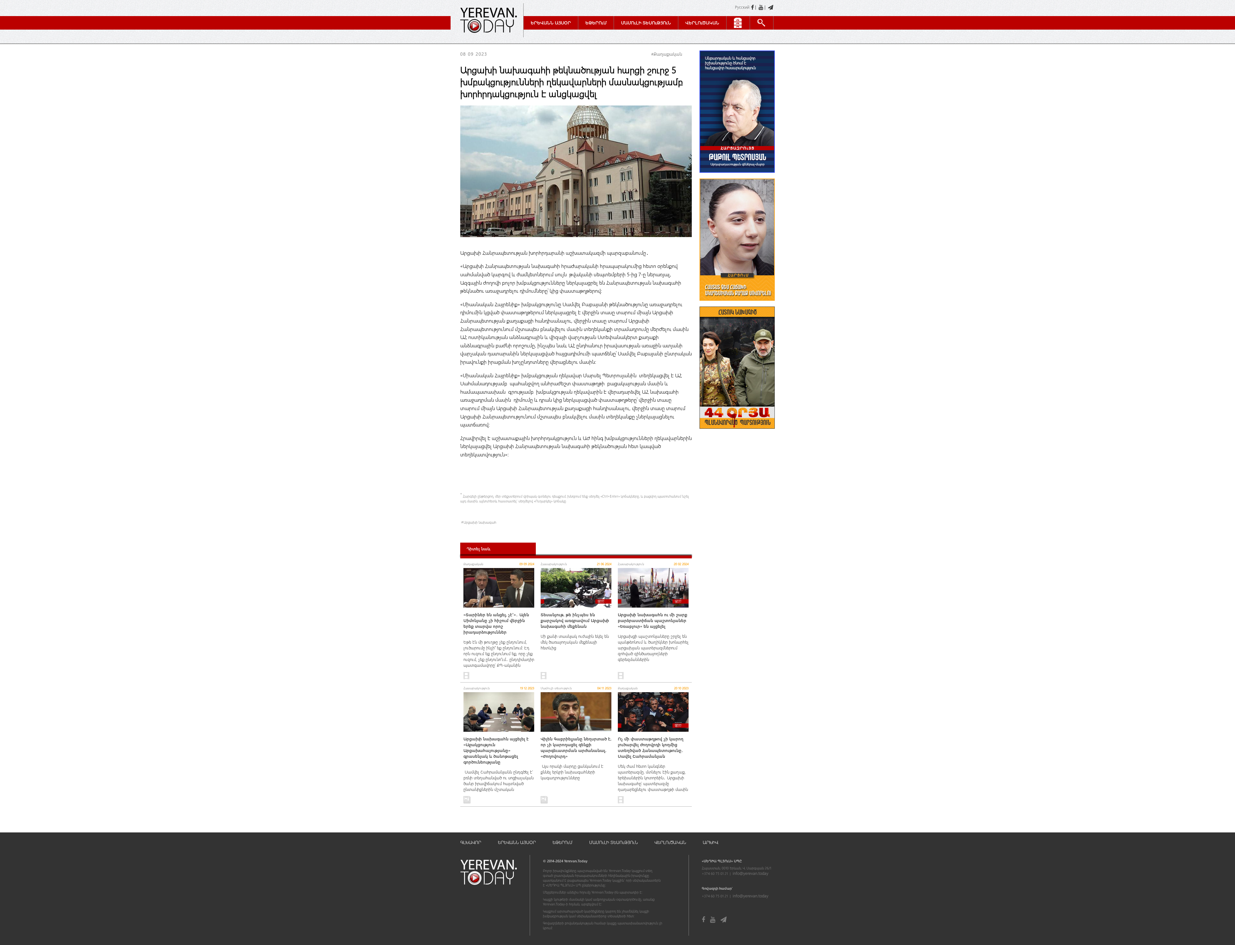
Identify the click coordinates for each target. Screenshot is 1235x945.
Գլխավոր (470, 842)
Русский (742, 7)
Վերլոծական (702, 23)
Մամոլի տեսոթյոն (646, 23)
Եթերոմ (596, 23)
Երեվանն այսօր (551, 23)
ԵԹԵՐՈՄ (562, 842)
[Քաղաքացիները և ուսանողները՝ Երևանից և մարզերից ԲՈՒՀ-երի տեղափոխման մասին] (737, 304)
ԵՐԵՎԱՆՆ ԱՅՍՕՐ (517, 842)
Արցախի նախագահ (479, 522)
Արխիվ (710, 842)
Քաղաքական (668, 54)
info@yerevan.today (750, 873)
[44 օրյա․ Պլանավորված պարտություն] (737, 432)
